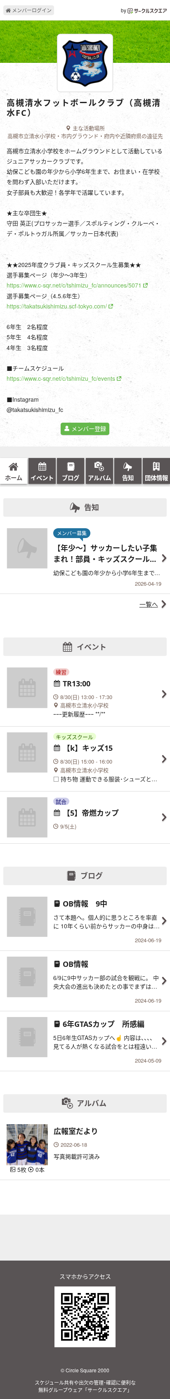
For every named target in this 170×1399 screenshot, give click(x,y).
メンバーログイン (31, 10)
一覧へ (148, 604)
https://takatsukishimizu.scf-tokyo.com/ (57, 306)
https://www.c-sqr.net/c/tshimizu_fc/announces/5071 (74, 285)
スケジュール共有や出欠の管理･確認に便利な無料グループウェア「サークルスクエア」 (85, 1386)
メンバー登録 (88, 428)
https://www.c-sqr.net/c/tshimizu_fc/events (61, 378)
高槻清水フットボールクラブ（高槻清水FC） (84, 108)
